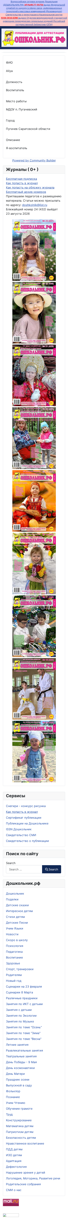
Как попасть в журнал (22, 812)
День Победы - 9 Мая (21, 1062)
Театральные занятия (21, 1056)
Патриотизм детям (19, 1132)
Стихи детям (15, 917)
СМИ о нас (13, 1190)
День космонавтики (20, 1068)
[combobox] (24, 869)
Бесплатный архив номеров (26, 192)
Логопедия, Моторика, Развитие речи (33, 1178)
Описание (13, 140)
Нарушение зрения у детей (25, 1172)
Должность (14, 82)
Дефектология (16, 1167)
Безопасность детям (21, 1137)
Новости (12, 934)
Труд (9, 1114)
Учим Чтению (15, 1103)
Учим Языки (14, 928)
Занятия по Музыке (20, 1021)
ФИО (9, 62)
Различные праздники (22, 998)
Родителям (14, 975)
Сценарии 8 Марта (19, 992)
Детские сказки (17, 905)
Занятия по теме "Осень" (24, 1027)
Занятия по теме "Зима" (23, 1033)
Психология (14, 946)
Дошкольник (15, 893)
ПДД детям (14, 1149)
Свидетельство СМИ (21, 835)
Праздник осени (17, 1079)
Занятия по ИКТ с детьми (24, 1004)
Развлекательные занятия (24, 1050)
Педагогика (14, 951)
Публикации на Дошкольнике (27, 823)
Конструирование (19, 1120)
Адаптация (13, 1161)
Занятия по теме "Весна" (23, 1039)
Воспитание (14, 957)
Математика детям (19, 1126)
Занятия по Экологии (21, 1015)
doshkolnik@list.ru (34, 205)
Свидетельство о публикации (27, 841)
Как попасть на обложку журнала (30, 187)
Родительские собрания (23, 1184)
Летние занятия (17, 1044)
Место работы (16, 101)
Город (10, 120)
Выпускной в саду (19, 1085)
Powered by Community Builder (34, 160)
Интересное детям (19, 911)
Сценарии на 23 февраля (24, 986)
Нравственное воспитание (25, 1143)
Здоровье (13, 963)
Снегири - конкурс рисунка (26, 806)
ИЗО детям (14, 1155)
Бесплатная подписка (21, 179)
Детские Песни (17, 922)
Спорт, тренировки (20, 969)
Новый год (13, 981)
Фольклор (13, 1091)
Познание (13, 1097)
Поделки (12, 899)
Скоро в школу (17, 940)
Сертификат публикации (23, 817)
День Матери (15, 1074)
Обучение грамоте (19, 1108)
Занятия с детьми (19, 1010)
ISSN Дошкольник (19, 829)
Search (10, 863)
